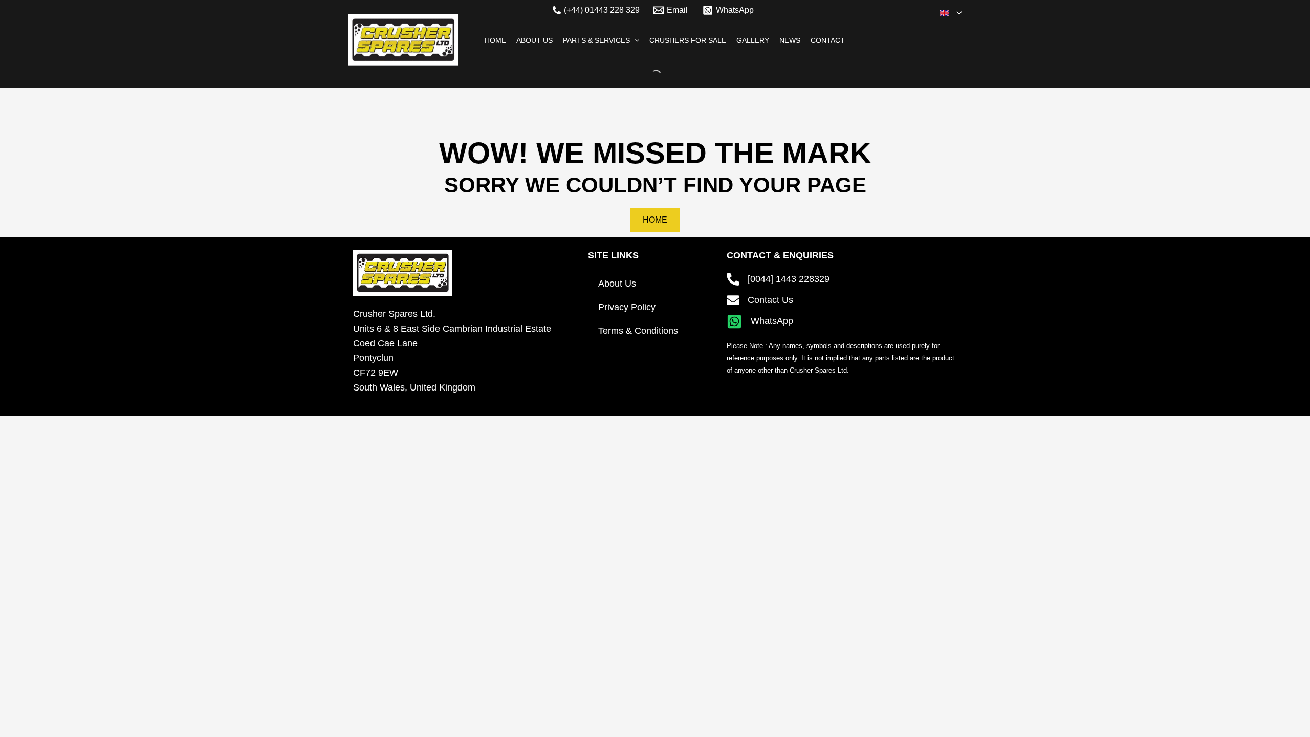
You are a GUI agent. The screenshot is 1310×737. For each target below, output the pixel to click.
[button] (956, 12)
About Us (617, 283)
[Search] (647, 75)
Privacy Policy (627, 307)
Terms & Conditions (638, 331)
